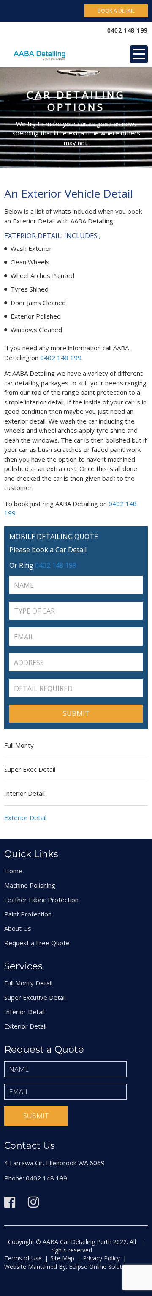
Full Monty (19, 745)
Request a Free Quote (37, 942)
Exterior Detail (25, 817)
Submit (36, 1115)
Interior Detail (24, 793)
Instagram (33, 1202)
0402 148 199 (127, 30)
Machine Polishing (29, 885)
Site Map (62, 1258)
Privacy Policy (101, 1258)
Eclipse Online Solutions (100, 1267)
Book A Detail (116, 10)
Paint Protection (28, 914)
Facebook (9, 1202)
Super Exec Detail (29, 769)
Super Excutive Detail (35, 997)
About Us (17, 928)
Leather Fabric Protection (41, 899)
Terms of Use (23, 1258)
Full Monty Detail (28, 983)
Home (13, 871)
